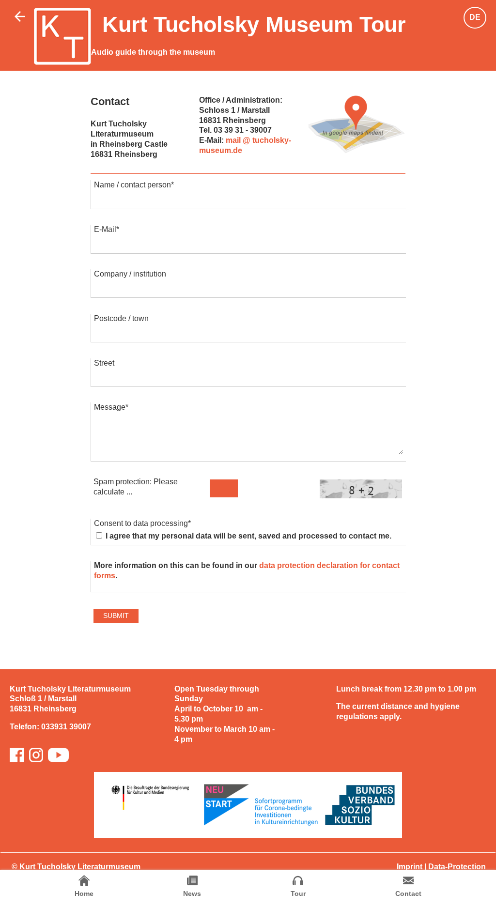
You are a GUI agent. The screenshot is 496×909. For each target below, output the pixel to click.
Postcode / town (121, 318)
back (22, 19)
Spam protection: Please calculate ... (135, 487)
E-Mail (106, 229)
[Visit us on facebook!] (17, 755)
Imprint (409, 867)
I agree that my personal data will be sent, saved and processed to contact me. (247, 536)
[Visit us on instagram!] (36, 755)
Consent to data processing (142, 523)
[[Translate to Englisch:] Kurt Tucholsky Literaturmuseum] (62, 36)
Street (104, 363)
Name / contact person (134, 185)
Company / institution (130, 274)
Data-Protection (457, 867)
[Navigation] (356, 124)
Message (111, 407)
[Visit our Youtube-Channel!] (58, 755)
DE (474, 17)
